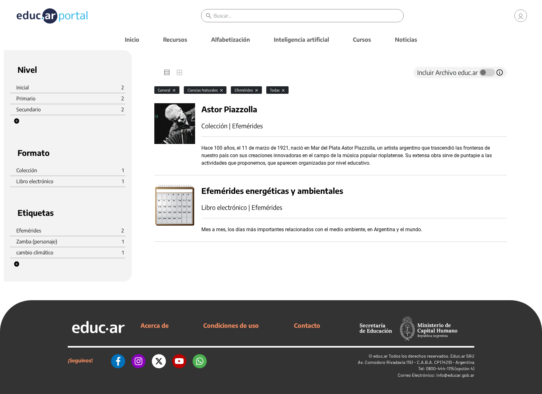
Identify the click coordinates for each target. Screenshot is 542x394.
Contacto (307, 325)
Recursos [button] (175, 39)
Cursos (362, 39)
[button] (16, 121)
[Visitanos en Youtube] (179, 360)
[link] (520, 15)
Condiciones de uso (231, 325)
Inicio (132, 39)
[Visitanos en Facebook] (118, 360)
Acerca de (155, 325)
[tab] (167, 72)
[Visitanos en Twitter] (159, 360)
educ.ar (380, 356)
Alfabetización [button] (230, 39)
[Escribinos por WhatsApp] (200, 360)
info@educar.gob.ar (455, 375)
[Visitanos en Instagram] (138, 360)
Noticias (406, 39)
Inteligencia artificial (301, 39)
